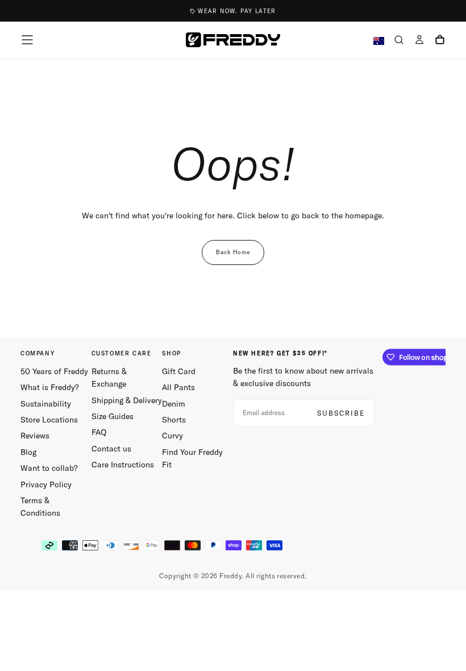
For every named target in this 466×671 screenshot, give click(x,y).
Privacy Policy (46, 484)
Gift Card (178, 371)
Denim (173, 404)
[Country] (378, 41)
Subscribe (341, 413)
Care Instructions (122, 464)
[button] (27, 40)
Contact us (111, 449)
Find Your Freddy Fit (192, 458)
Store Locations (49, 420)
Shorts (174, 420)
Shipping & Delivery (126, 400)
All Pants (178, 387)
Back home (233, 252)
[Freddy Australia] (233, 39)
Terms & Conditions (40, 506)
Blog (28, 452)
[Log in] (419, 41)
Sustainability (45, 404)
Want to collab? (49, 468)
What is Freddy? (49, 387)
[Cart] (440, 41)
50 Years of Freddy (54, 371)
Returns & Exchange (109, 377)
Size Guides (112, 416)
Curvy (172, 435)
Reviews (34, 435)
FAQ (98, 432)
